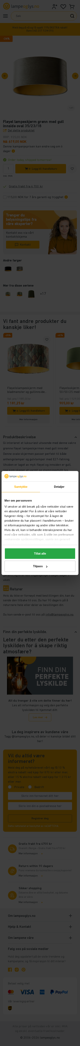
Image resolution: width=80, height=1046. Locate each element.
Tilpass (38, 566)
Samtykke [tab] (21, 486)
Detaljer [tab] (59, 486)
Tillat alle (40, 553)
